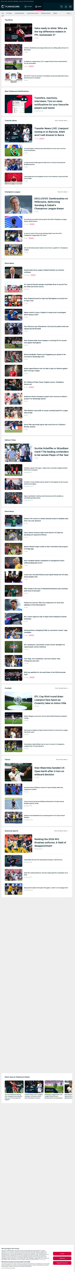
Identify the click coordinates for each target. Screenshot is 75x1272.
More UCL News (62, 192)
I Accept (62, 1253)
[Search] (61, 6)
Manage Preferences (62, 1263)
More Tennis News (61, 759)
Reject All (62, 1258)
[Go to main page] (11, 6)
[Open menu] (70, 6)
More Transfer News (61, 120)
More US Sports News (60, 831)
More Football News (61, 688)
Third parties (42, 1259)
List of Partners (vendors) (8, 1268)
